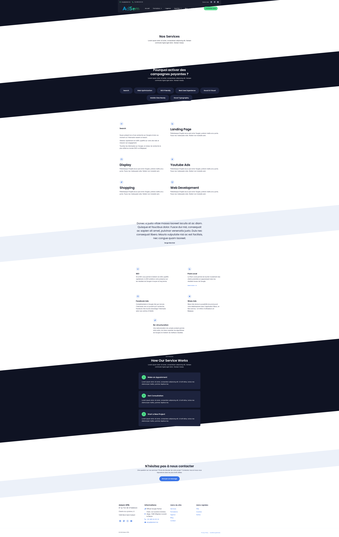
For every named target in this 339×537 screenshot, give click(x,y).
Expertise (177, 8)
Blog (186, 8)
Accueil (147, 8)
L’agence (168, 8)
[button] (126, 91)
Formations (156, 8)
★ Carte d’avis (195, 8)
